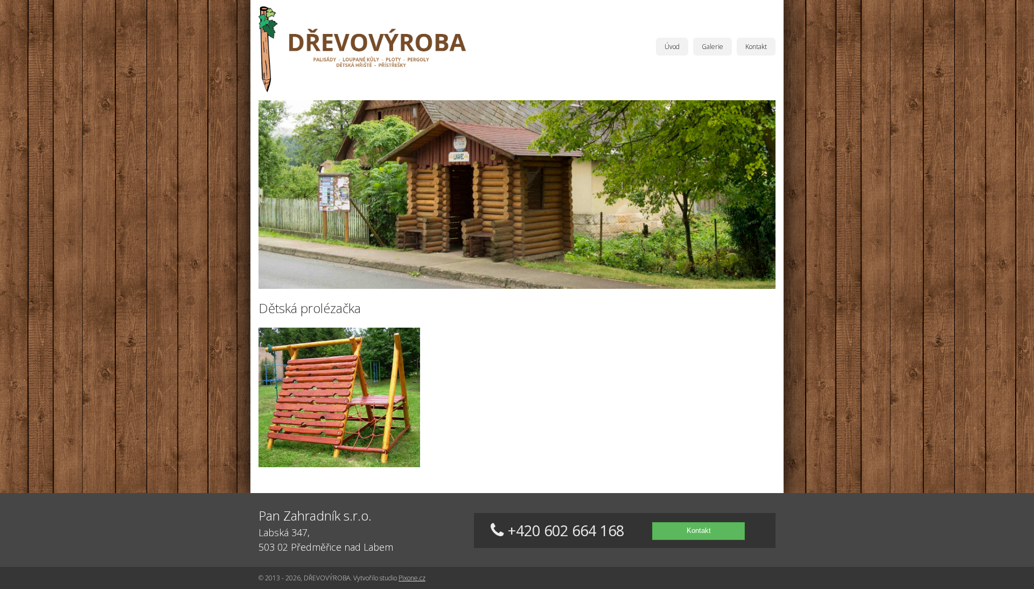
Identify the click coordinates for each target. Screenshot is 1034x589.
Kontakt (756, 46)
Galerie (712, 46)
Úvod (672, 46)
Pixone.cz (412, 578)
